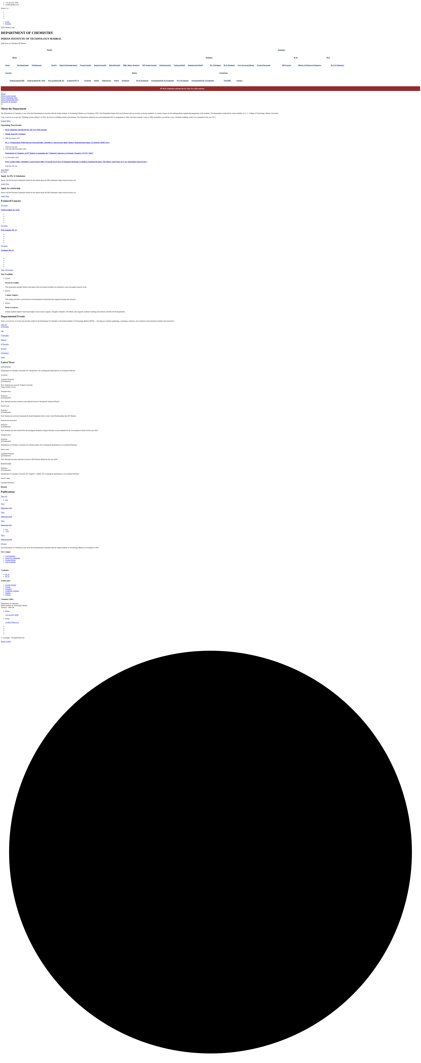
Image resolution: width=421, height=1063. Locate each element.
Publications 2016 (6, 539)
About (14, 58)
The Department (23, 65)
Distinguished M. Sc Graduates (162, 81)
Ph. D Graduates (183, 81)
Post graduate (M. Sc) (56, 81)
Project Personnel (263, 65)
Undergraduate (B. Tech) (36, 81)
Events (116, 81)
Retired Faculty (114, 65)
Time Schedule (10, 562)
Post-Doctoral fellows (246, 65)
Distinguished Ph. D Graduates (203, 81)
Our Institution (10, 556)
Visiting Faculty (165, 65)
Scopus (7, 587)
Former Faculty (85, 65)
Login (7, 22)
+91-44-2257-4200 (11, 615)
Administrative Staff (195, 65)
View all (4, 325)
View (3, 504)
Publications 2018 (6, 517)
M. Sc (296, 58)
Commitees (223, 73)
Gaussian (8, 589)
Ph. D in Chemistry (337, 65)
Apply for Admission (12, 558)
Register (8, 24)
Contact (239, 81)
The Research (37, 65)
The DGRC (227, 81)
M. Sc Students (229, 65)
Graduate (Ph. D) (73, 81)
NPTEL (8, 595)
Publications (106, 81)
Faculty (54, 65)
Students (209, 58)
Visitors (8, 593)
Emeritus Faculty (100, 65)
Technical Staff (179, 65)
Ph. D (7, 574)
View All (4, 496)
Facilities (87, 81)
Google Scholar (10, 585)
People (49, 50)
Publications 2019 (6, 508)
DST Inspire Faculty (149, 65)
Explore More (6, 121)
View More (5, 170)
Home (7, 65)
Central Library (10, 560)
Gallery (96, 81)
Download (125, 81)
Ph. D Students (215, 65)
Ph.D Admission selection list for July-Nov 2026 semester (23, 89)
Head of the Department (68, 65)
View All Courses (7, 270)
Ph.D (328, 58)
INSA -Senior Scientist (131, 65)
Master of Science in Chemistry (309, 65)
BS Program (286, 65)
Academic (281, 50)
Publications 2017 (6, 525)
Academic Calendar (12, 591)
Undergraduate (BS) (17, 81)
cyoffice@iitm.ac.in (12, 622)
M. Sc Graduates (142, 81)
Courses (8, 73)
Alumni (134, 73)
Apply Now (5, 184)
